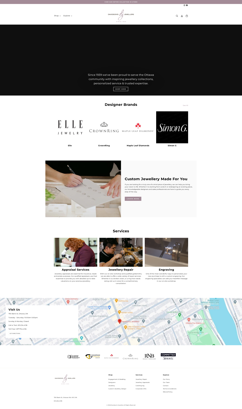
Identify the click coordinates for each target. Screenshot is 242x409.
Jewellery (111, 385)
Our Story (166, 379)
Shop (56, 16)
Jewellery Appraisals (143, 382)
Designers (112, 382)
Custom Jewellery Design (117, 389)
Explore (67, 16)
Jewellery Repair (141, 379)
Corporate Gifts (141, 389)
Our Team (166, 382)
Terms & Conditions (169, 389)
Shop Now (120, 89)
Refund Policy (168, 392)
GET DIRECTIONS (15, 333)
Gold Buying (140, 385)
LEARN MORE (133, 198)
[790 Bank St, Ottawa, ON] (121, 321)
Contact (166, 385)
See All (185, 105)
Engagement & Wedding (117, 379)
